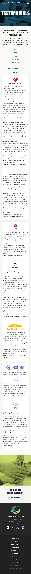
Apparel (15, 59)
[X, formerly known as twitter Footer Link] (17, 528)
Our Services (15, 545)
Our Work (15, 547)
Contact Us (15, 550)
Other (15, 72)
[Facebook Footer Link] (12, 528)
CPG (15, 53)
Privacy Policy (15, 563)
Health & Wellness (15, 69)
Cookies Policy (15, 560)
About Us (15, 539)
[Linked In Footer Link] (8, 528)
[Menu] (28, 3)
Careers (15, 553)
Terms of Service (15, 565)
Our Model (15, 542)
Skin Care (15, 66)
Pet (15, 56)
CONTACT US (15, 498)
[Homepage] (11, 5)
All (15, 50)
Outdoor (15, 63)
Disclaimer (15, 557)
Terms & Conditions (15, 568)
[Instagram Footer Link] (23, 528)
